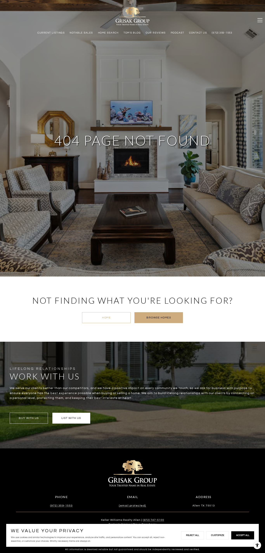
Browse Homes (158, 317)
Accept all (242, 535)
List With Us (71, 418)
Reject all (192, 535)
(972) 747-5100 (153, 520)
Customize (217, 535)
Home (106, 317)
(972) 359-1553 (61, 505)
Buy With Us (29, 418)
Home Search (108, 32)
